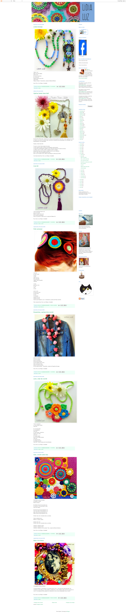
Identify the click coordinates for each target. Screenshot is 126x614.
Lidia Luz (80, 39)
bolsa (81, 117)
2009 (81, 145)
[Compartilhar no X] (61, 86)
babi (80, 116)
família (81, 128)
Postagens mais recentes (38, 602)
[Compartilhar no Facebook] (63, 86)
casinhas (81, 120)
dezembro (83, 177)
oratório (81, 133)
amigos (81, 112)
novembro (83, 176)
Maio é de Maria (38, 540)
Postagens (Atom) (40, 604)
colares (39, 160)
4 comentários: (52, 447)
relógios (81, 137)
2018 (81, 184)
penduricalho (82, 135)
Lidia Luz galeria (85, 32)
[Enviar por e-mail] (59, 86)
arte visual (81, 115)
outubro (82, 174)
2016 (81, 181)
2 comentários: (52, 159)
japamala (81, 131)
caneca (81, 119)
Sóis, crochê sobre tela (40, 455)
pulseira (81, 136)
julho (82, 171)
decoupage (82, 127)
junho (82, 170)
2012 (81, 150)
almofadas (81, 111)
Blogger (68, 611)
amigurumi (82, 113)
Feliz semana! (37, 229)
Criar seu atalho (81, 56)
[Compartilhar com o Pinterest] (64, 86)
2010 (81, 147)
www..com (83, 29)
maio (82, 156)
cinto (80, 121)
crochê (42, 223)
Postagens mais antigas (70, 602)
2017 (81, 182)
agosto (82, 173)
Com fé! (35, 166)
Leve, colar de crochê (40, 379)
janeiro (82, 154)
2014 (81, 153)
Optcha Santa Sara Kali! (41, 93)
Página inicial (54, 602)
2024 (81, 187)
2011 (81, 148)
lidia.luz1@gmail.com (82, 85)
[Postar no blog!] (60, 86)
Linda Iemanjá (37, 27)
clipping (81, 123)
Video (81, 139)
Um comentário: (53, 86)
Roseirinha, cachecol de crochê (43, 312)
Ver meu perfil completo (83, 78)
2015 (81, 179)
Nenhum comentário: (53, 305)
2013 (81, 151)
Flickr (81, 129)
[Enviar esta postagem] (57, 86)
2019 (81, 185)
